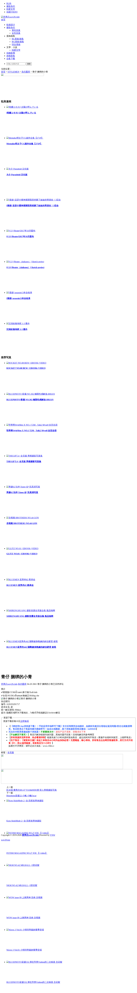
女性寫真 (16, 33)
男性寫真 (16, 30)
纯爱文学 (10, 9)
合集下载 (10, 58)
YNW (52, 835)
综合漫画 (16, 44)
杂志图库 (26, 72)
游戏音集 (10, 56)
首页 (3, 20)
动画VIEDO (12, 12)
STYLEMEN (13, 72)
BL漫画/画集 (18, 39)
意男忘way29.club (9, 684)
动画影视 (10, 53)
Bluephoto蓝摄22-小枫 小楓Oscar (21, 796)
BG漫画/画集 (18, 41)
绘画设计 (10, 25)
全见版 (10, 752)
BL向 (8, 3)
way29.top (5, 840)
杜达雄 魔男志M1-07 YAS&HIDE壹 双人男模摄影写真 (31, 790)
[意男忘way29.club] (10, 17)
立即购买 (24, 721)
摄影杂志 (10, 6)
